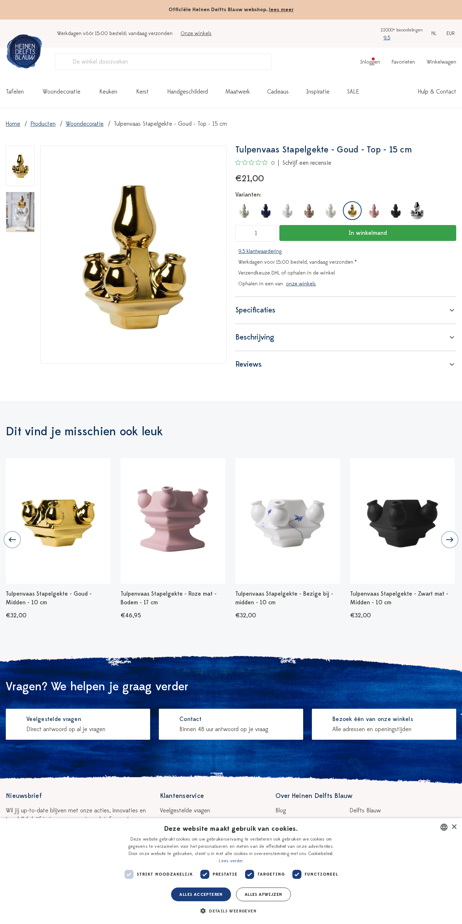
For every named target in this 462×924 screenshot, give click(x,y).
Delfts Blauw (365, 810)
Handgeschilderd (187, 91)
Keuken (108, 91)
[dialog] (231, 871)
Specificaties (255, 310)
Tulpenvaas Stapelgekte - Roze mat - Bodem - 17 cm (169, 598)
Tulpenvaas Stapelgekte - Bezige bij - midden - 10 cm (284, 598)
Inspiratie (318, 91)
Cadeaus (278, 91)
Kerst (142, 91)
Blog (280, 810)
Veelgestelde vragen (185, 810)
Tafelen (15, 91)
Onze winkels (196, 33)
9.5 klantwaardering (260, 251)
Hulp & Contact (437, 91)
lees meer (281, 10)
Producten (43, 124)
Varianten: (248, 194)
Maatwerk (237, 91)
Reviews (248, 364)
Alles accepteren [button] (200, 894)
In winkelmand (368, 233)
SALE (353, 91)
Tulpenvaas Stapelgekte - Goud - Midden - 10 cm (49, 598)
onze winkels (301, 284)
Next (449, 539)
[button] (231, 911)
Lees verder (231, 861)
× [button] (454, 827)
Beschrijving (254, 337)
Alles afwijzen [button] (263, 894)
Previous (12, 539)
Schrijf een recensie (306, 163)
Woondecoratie (61, 91)
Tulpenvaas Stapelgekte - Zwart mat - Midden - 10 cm (399, 598)
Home (13, 124)
